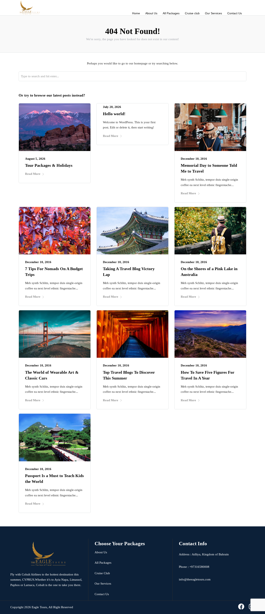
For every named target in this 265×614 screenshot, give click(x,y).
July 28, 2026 (112, 107)
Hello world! (114, 113)
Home (136, 13)
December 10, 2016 (194, 158)
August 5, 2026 (35, 158)
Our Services (213, 13)
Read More (32, 173)
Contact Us (234, 13)
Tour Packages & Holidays (48, 165)
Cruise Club (102, 573)
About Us (151, 13)
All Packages (171, 13)
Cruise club (192, 13)
